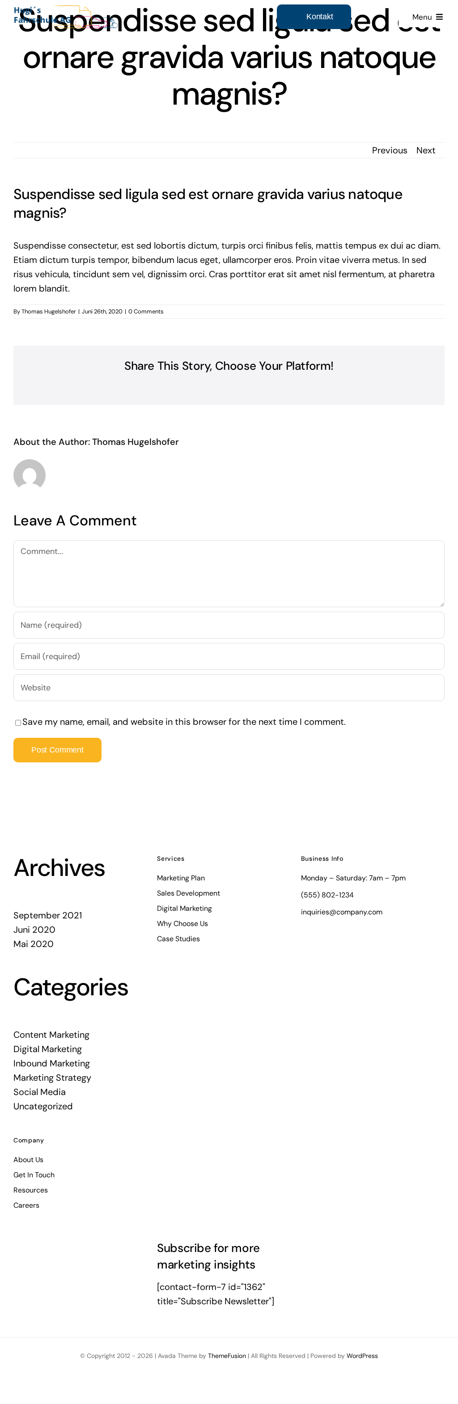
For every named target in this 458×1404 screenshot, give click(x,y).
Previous (389, 150)
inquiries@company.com (341, 912)
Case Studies (178, 938)
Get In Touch (34, 1175)
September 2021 (47, 915)
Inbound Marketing (51, 1063)
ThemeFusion (227, 1356)
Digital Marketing (47, 1049)
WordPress (362, 1356)
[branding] (66, 10)
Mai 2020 (33, 944)
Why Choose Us (182, 923)
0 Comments (146, 311)
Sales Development (188, 893)
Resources (30, 1190)
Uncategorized (43, 1106)
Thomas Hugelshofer (48, 311)
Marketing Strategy (52, 1077)
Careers (26, 1205)
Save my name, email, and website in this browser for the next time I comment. (184, 721)
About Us (28, 1159)
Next (426, 150)
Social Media (39, 1092)
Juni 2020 (34, 929)
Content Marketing (51, 1034)
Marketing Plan (181, 878)
